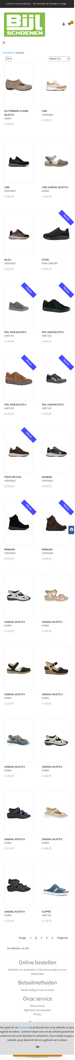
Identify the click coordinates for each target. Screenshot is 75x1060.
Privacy (37, 1015)
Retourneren (37, 1006)
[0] (69, 24)
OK (37, 1047)
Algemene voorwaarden (37, 1010)
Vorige (22, 938)
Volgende (62, 938)
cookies (23, 1028)
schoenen (8, 53)
